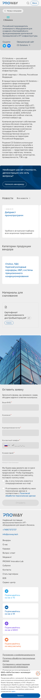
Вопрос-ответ (9, 553)
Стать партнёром (10, 574)
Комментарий (7, 453)
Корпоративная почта (11, 428)
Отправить (20, 503)
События (6, 565)
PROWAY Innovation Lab (13, 561)
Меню (34, 3)
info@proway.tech (10, 534)
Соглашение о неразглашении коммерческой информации (16, 665)
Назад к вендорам (14, 11)
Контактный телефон (10, 440)
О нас (5, 544)
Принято (20, 695)
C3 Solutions (22, 45)
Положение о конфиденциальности (19, 655)
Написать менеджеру (14, 184)
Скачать (9, 323)
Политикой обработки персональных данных (20, 494)
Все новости (22, 198)
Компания (6, 415)
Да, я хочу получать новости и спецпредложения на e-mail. (19, 482)
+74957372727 (10, 529)
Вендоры (7, 540)
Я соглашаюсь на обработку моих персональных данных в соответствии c (20, 492)
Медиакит (7, 557)
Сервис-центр (9, 582)
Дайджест (14, 214)
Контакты (7, 570)
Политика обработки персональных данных (19, 659)
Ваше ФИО (6, 402)
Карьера (6, 549)
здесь (13, 691)
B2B (4, 578)
